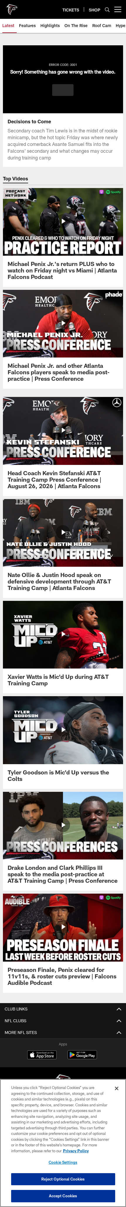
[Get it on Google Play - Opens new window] (82, 1057)
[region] (63, 1143)
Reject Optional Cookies (63, 1179)
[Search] (107, 10)
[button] (63, 90)
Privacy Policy (76, 1150)
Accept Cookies (63, 1195)
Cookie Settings (63, 1162)
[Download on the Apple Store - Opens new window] (42, 1055)
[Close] (116, 1088)
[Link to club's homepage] (12, 7)
